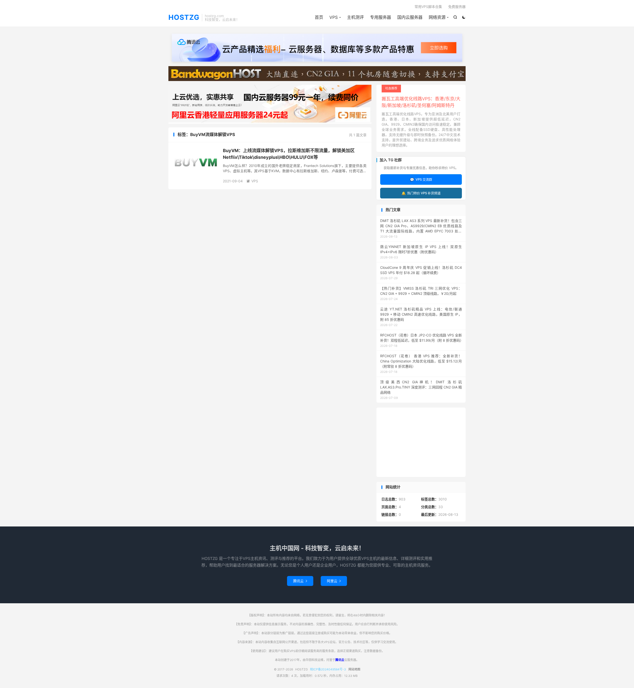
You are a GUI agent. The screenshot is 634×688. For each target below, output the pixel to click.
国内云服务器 (410, 17)
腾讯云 (300, 581)
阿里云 (334, 581)
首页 (319, 17)
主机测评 (355, 17)
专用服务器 (380, 17)
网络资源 (437, 17)
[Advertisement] (421, 442)
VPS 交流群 (421, 179)
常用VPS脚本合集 (428, 6)
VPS (333, 17)
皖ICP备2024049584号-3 (328, 669)
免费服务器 (457, 6)
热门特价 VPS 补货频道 (421, 193)
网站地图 (354, 669)
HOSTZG (183, 18)
